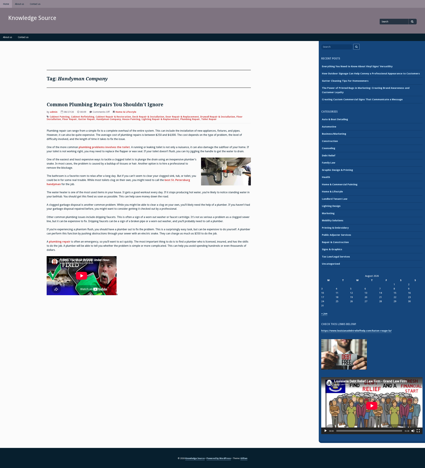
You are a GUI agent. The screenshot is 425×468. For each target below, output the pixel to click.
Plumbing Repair (190, 119)
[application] (372, 405)
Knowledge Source (32, 18)
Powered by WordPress (219, 458)
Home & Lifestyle (126, 111)
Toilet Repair (209, 119)
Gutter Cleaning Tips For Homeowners (345, 80)
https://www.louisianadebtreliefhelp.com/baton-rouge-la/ (356, 330)
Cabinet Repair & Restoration (113, 116)
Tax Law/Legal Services (336, 256)
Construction (330, 141)
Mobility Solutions (332, 220)
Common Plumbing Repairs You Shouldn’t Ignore (105, 104)
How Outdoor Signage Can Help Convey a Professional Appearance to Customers (371, 73)
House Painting (131, 119)
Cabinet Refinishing (82, 116)
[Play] (325, 430)
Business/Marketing (334, 133)
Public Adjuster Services (336, 234)
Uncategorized (331, 263)
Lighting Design (331, 206)
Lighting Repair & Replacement (160, 119)
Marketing (328, 213)
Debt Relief (328, 155)
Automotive (329, 126)
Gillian (243, 458)
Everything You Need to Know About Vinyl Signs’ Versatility (357, 66)
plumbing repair (59, 241)
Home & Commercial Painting (339, 184)
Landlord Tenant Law (334, 198)
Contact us (35, 4)
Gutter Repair (86, 119)
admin (53, 111)
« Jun (324, 313)
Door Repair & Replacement (182, 116)
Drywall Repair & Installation (217, 116)
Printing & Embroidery (335, 227)
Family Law (328, 162)
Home (6, 4)
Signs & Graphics (332, 249)
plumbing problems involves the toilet (104, 147)
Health (326, 177)
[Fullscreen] (418, 430)
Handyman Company (108, 119)
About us (19, 4)
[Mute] (413, 430)
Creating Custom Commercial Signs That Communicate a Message (362, 99)
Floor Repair (69, 119)
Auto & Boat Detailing (335, 119)
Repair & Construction (335, 242)
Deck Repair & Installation (148, 116)
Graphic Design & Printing (337, 170)
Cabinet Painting (60, 116)
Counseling (328, 148)
